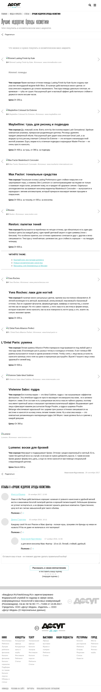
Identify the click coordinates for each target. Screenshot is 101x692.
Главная (4, 14)
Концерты (20, 637)
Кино (4, 637)
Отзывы (80, 649)
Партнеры (30, 688)
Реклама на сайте (17, 688)
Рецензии (80, 652)
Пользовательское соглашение (48, 688)
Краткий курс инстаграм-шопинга (29, 260)
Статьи (26, 14)
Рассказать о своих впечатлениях (49, 568)
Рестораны (82, 637)
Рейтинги (5, 644)
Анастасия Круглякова (31, 539)
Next (98, 59)
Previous (3, 59)
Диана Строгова (18, 520)
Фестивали (19, 655)
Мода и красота (16, 14)
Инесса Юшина (18, 494)
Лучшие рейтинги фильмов (5, 649)
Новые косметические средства (28, 263)
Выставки (48, 637)
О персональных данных (32, 610)
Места (93, 641)
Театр (31, 637)
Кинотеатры (6, 641)
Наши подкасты (64, 637)
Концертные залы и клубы (20, 649)
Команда (5, 688)
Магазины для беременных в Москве (30, 266)
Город (94, 637)
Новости (80, 658)
